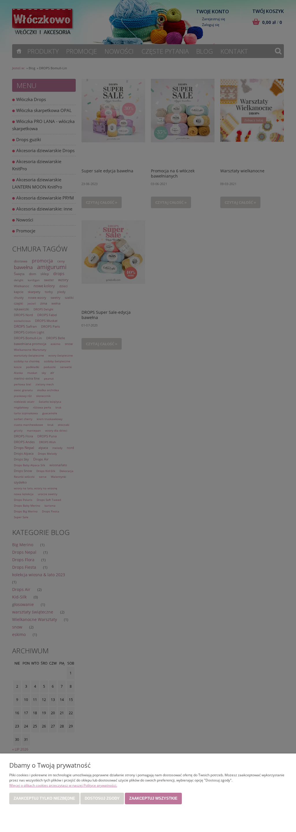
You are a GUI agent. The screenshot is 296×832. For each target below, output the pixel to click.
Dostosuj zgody (102, 798)
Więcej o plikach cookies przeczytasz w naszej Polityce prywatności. (63, 785)
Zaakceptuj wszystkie (153, 798)
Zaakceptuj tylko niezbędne (44, 798)
